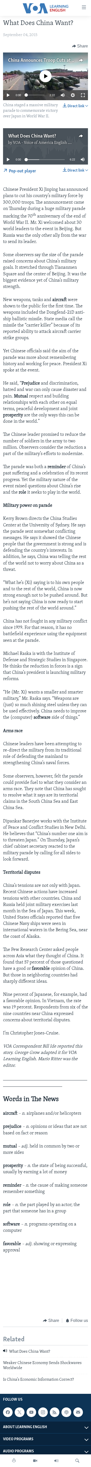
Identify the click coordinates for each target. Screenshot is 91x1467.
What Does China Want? (32, 136)
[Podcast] (66, 1412)
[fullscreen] (83, 95)
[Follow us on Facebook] (8, 1412)
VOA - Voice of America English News (45, 143)
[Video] (35, 1460)
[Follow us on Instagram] (43, 1412)
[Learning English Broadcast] (56, 1460)
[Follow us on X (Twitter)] (19, 1412)
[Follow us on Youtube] (31, 1412)
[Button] (80, 46)
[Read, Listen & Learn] (14, 1460)
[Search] (77, 1460)
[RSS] (54, 1412)
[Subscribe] (78, 1412)
